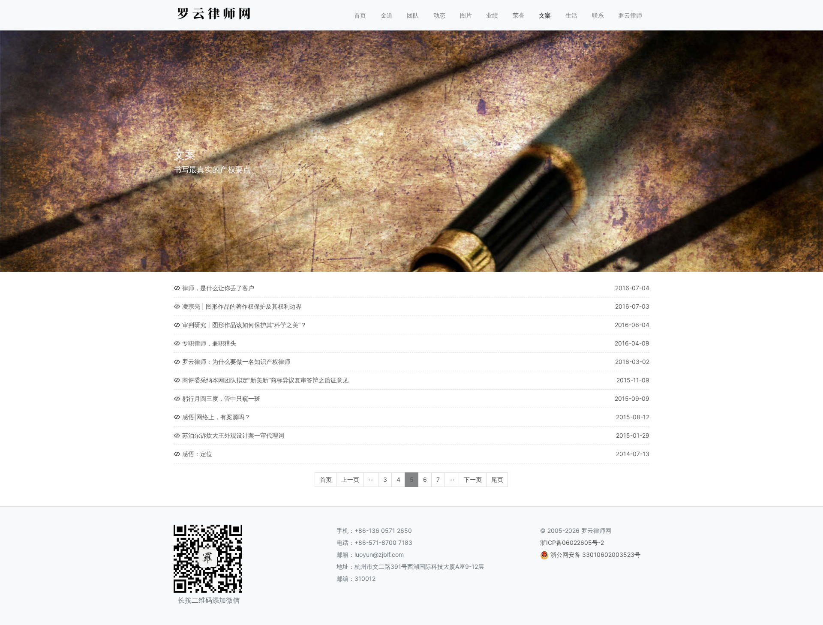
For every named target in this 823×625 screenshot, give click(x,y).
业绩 (492, 15)
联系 (598, 15)
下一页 (473, 479)
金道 (387, 15)
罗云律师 (630, 15)
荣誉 (519, 15)
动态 (439, 15)
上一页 (350, 479)
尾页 (497, 479)
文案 (545, 15)
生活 (571, 15)
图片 (466, 15)
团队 (413, 15)
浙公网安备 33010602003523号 (595, 554)
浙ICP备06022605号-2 (572, 542)
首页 (360, 15)
